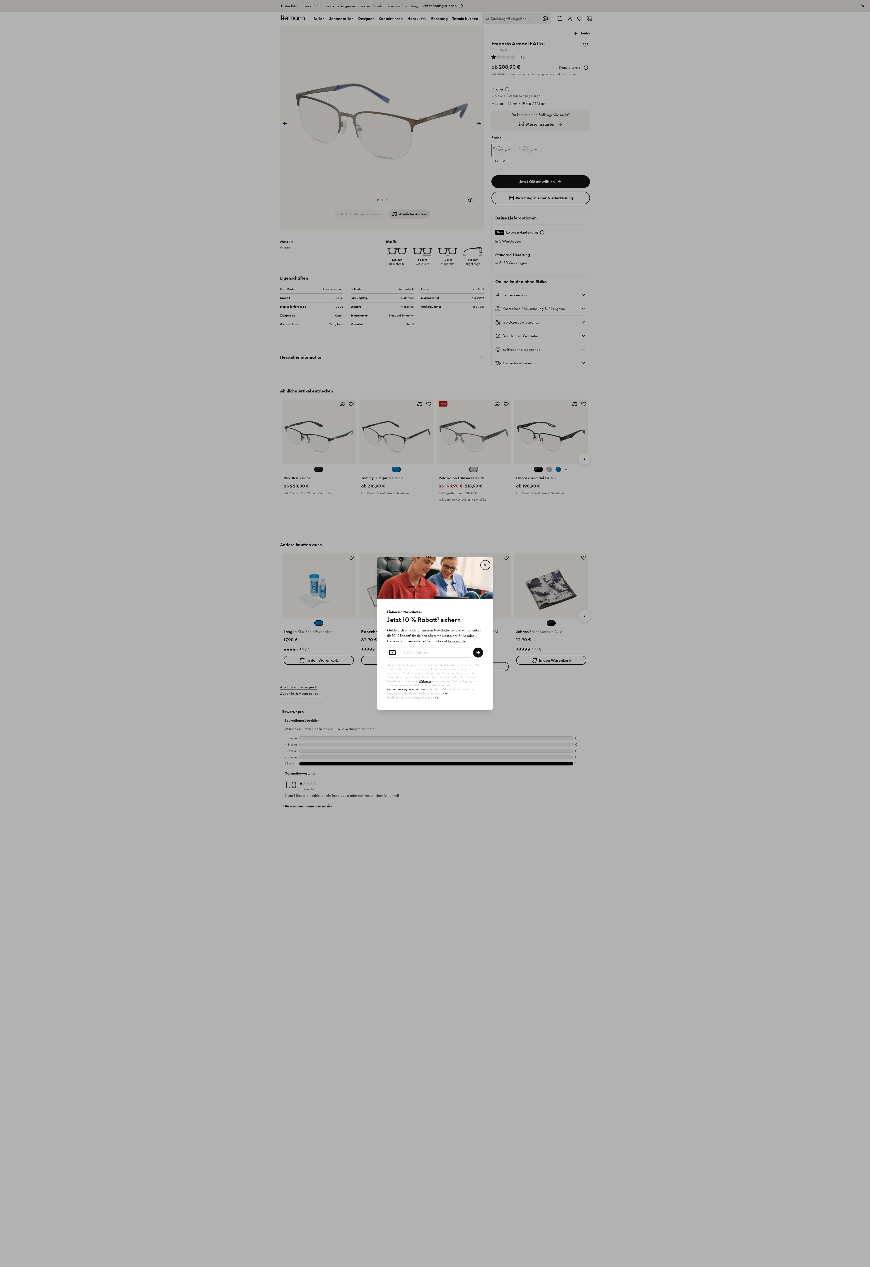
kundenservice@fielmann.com (406, 689)
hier (445, 693)
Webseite (425, 681)
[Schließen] (485, 565)
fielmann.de (457, 641)
